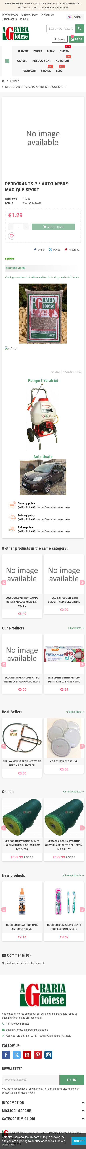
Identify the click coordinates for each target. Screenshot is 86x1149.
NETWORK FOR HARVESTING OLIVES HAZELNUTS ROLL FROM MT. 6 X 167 (64, 845)
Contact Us (11, 18)
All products (76, 628)
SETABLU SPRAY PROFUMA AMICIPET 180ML (22, 927)
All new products (73, 875)
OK (73, 1080)
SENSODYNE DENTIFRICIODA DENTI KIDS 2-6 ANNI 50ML (64, 679)
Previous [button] (3, 582)
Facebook (6, 1055)
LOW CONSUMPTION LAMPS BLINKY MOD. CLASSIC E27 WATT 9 (22, 601)
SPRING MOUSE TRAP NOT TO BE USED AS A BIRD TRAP (22, 763)
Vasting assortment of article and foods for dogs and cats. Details (42, 277)
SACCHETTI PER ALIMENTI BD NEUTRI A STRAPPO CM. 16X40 (22, 679)
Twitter (17, 1055)
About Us (48, 14)
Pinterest (73, 249)
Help (24, 18)
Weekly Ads (10, 14)
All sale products (73, 791)
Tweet (56, 249)
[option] (22, 586)
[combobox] (65, 28)
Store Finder (29, 14)
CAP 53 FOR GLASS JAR (64, 761)
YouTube (27, 1055)
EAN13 (9, 202)
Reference (11, 198)
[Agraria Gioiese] (15, 33)
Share (40, 249)
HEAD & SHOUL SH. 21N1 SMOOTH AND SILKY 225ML (64, 599)
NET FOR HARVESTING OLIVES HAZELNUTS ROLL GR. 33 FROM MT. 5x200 (22, 845)
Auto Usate (43, 456)
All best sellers (75, 711)
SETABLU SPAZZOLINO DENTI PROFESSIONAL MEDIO (64, 927)
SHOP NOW (61, 7)
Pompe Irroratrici (43, 380)
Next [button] (82, 582)
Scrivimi (9, 258)
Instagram (48, 1055)
